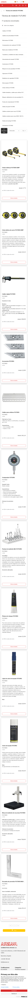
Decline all (14, 993)
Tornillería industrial (20, 969)
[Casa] (1, 10)
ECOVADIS (4, 969)
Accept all (14, 990)
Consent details (4, 987)
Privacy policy (16, 987)
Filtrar (15, 930)
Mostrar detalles (14, 198)
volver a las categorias (9, 25)
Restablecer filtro (4, 131)
